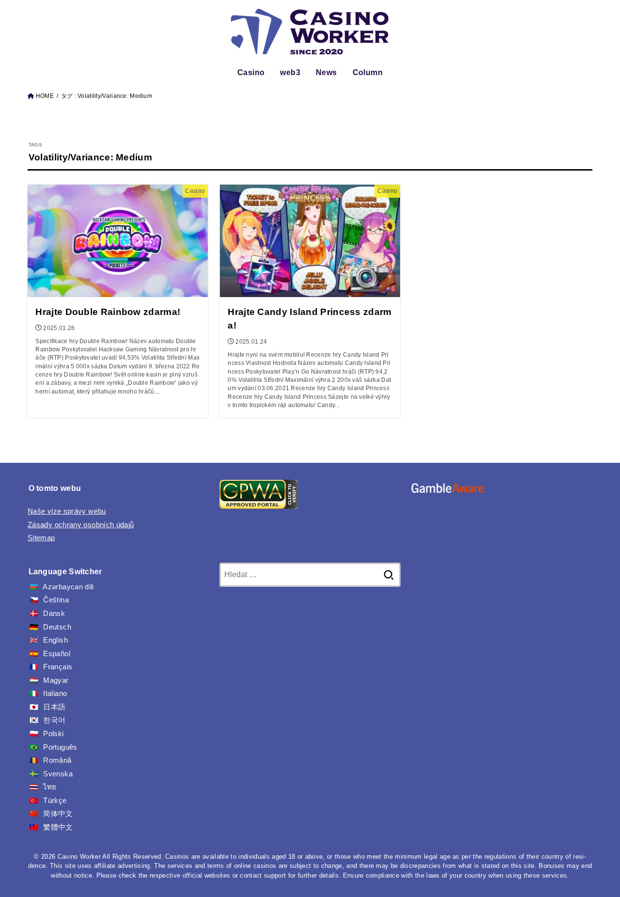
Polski (53, 734)
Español (56, 654)
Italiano (55, 693)
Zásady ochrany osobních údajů (81, 525)
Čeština (56, 600)
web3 (290, 72)
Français (57, 667)
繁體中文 (58, 827)
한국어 (54, 720)
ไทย (49, 787)
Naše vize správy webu (67, 511)
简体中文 (58, 814)
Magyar (55, 680)
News (326, 72)
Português (60, 747)
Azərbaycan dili (68, 587)
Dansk (54, 613)
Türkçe (54, 800)
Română (57, 760)
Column (368, 72)
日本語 (54, 707)
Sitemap (41, 538)
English (55, 640)
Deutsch (57, 627)
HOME (45, 96)
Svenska (58, 774)
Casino (250, 72)
